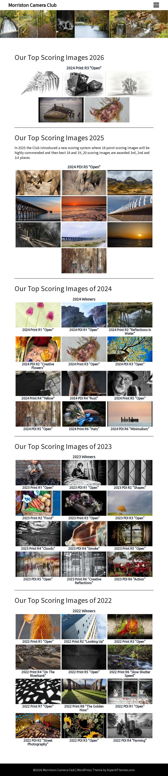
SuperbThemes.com (121, 770)
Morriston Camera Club (32, 4)
